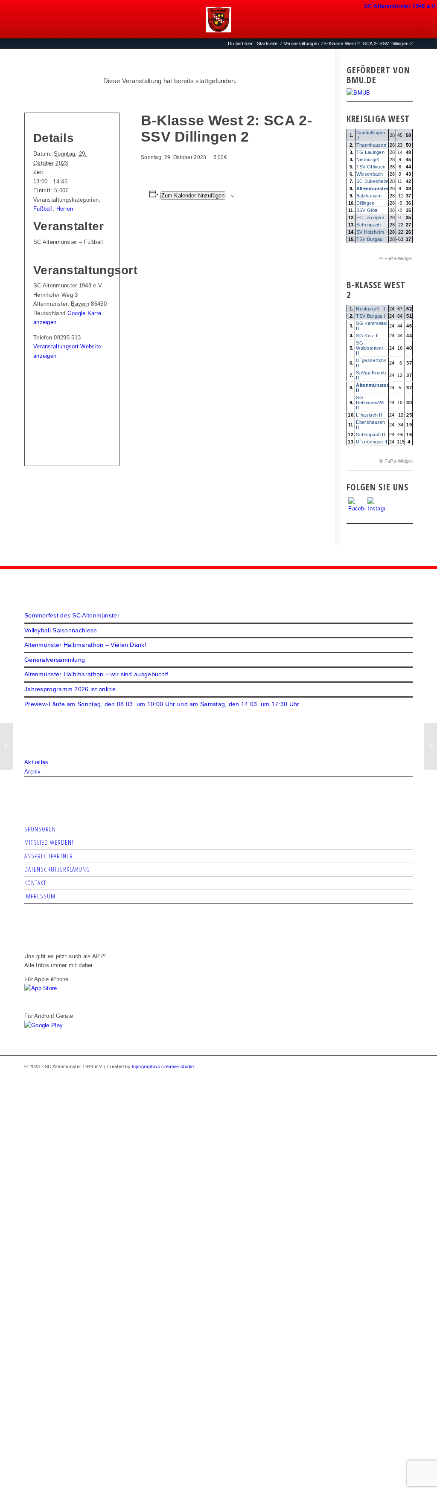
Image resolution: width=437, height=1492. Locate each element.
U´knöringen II (371, 441)
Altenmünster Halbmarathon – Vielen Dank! (85, 644)
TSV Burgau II (371, 316)
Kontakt (35, 882)
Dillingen (365, 203)
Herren (64, 209)
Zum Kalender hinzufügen (192, 195)
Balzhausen (369, 195)
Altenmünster (372, 188)
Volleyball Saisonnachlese (60, 630)
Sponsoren (40, 829)
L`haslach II (369, 414)
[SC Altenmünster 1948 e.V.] (218, 19)
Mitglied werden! (48, 842)
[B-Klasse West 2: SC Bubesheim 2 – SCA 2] (6, 746)
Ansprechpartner (48, 856)
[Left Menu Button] (368, 4)
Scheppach (368, 224)
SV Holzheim (370, 232)
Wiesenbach (369, 174)
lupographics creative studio (162, 1066)
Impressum (39, 896)
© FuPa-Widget (396, 258)
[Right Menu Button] (431, 4)
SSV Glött (367, 210)
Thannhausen (371, 145)
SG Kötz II (367, 335)
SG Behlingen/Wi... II (372, 402)
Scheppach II (370, 434)
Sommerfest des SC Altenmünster (71, 615)
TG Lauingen (370, 152)
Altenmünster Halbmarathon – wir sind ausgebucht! (96, 674)
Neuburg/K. (368, 159)
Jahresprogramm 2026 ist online (70, 689)
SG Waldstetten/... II (371, 348)
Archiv (32, 771)
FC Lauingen (370, 217)
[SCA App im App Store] (40, 988)
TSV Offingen (371, 166)
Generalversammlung (54, 659)
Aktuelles (36, 762)
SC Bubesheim (372, 181)
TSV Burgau (369, 239)
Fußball (42, 209)
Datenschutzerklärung (57, 869)
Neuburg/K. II (370, 308)
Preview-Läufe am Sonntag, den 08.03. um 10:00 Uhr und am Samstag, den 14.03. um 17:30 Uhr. (162, 704)
